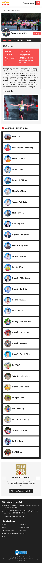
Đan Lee (16, 137)
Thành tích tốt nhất (10, 59)
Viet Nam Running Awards (19, 491)
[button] (37, 106)
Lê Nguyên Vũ (18, 398)
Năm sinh (8, 51)
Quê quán (8, 55)
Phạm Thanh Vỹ (19, 159)
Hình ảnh (22, 533)
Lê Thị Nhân (17, 441)
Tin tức (4, 524)
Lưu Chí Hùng (18, 409)
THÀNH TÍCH (18, 40)
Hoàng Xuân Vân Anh (21, 322)
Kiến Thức (23, 530)
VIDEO (28, 40)
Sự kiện (4, 527)
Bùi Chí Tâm (17, 267)
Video (3, 536)
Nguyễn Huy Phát (19, 343)
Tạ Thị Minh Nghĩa (20, 430)
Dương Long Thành (20, 387)
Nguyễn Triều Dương (21, 278)
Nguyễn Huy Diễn (19, 289)
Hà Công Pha (18, 224)
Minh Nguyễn (18, 213)
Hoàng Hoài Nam (19, 180)
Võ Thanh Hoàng (19, 256)
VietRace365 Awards (21, 477)
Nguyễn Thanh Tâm (20, 354)
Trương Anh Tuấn (19, 202)
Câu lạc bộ (23, 524)
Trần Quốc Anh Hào (21, 376)
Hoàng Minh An (19, 300)
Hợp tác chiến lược (8, 530)
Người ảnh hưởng (14, 10)
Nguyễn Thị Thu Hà (20, 333)
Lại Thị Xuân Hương (20, 420)
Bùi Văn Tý (16, 365)
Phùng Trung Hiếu (20, 246)
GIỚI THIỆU (7, 40)
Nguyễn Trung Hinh (20, 235)
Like (36, 34)
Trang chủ (4, 10)
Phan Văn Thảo (19, 191)
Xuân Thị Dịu (17, 170)
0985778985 (29, 3)
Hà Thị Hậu (17, 452)
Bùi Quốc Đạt (18, 311)
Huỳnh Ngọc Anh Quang (23, 148)
